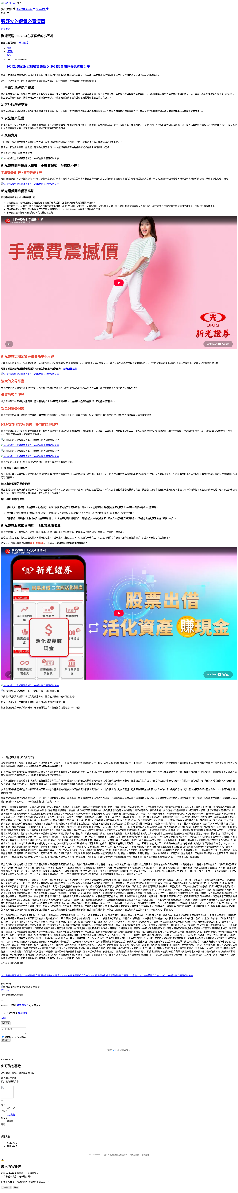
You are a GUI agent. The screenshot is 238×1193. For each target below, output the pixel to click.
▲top (3, 1018)
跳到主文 (5, 29)
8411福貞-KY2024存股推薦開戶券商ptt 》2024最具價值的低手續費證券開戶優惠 (89, 975)
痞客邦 (20, 1005)
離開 (16, 1188)
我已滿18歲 (6, 1188)
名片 (9, 55)
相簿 (9, 48)
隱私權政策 (134, 1155)
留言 (26, 1005)
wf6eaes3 (5, 990)
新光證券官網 (70, 368)
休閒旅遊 (23, 42)
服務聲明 (145, 1155)
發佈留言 (5, 1040)
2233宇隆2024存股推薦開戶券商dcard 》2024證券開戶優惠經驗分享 (160, 975)
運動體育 (22, 1013)
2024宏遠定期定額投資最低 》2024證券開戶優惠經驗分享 (48, 66)
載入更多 (5, 1023)
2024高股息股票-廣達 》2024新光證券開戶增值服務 (26, 975)
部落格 (10, 51)
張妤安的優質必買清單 (23, 21)
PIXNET (98, 1155)
